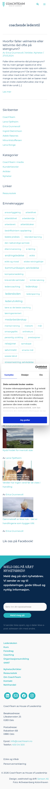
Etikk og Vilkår (11, 759)
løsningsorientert (13, 313)
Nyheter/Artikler (12, 669)
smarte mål (27, 350)
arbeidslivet (11, 218)
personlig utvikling (14, 337)
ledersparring (33, 294)
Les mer (7, 91)
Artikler (29, 52)
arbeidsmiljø (28, 218)
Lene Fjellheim (10, 121)
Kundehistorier (11, 167)
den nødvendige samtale (17, 243)
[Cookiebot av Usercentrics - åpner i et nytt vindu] (35, 367)
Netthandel (9, 685)
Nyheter (38, 52)
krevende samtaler (15, 280)
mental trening (12, 326)
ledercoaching (12, 286)
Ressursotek (9, 193)
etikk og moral (12, 261)
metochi (29, 326)
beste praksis (12, 237)
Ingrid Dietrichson (12, 131)
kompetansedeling (14, 274)
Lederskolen (10, 643)
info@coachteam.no (21, 741)
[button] (38, 4)
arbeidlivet (31, 212)
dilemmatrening (13, 249)
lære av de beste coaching (18, 307)
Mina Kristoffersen (12, 140)
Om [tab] (41, 375)
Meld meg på (17, 615)
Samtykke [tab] (9, 375)
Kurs (6, 647)
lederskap (31, 286)
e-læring (30, 249)
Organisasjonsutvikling (16, 659)
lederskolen (13, 293)
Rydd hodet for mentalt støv (18, 450)
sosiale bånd (11, 356)
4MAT (6, 662)
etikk (32, 255)
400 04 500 (18, 744)
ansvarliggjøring (13, 212)
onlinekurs (28, 331)
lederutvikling (14, 301)
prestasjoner (34, 337)
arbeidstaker (27, 224)
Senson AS (43, 779)
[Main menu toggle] (44, 4)
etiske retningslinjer (33, 261)
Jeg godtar (25, 420)
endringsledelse (14, 255)
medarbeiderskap (15, 319)
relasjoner (10, 343)
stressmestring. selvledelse (19, 362)
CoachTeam (9, 117)
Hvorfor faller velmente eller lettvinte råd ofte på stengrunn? (23, 45)
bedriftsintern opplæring (18, 230)
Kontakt (7, 681)
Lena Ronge (9, 145)
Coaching (8, 655)
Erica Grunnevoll (11, 126)
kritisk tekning (37, 280)
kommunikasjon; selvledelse (22, 267)
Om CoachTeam (12, 677)
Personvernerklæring (14, 764)
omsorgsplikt (11, 331)
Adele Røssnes (10, 135)
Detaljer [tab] (25, 375)
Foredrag (8, 651)
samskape (26, 343)
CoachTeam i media (13, 162)
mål (40, 326)
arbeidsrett (10, 224)
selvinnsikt (11, 350)
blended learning (33, 237)
